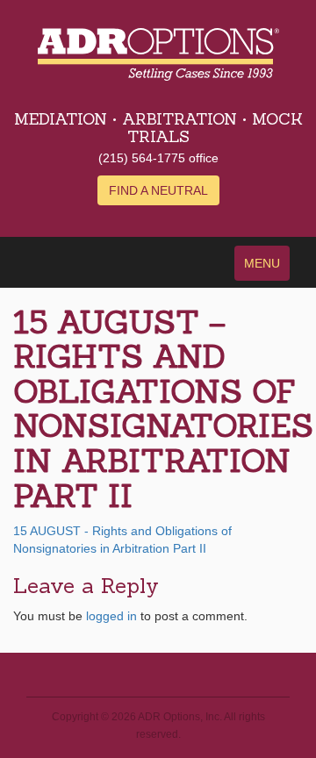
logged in (111, 616)
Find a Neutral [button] (158, 190)
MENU (262, 263)
